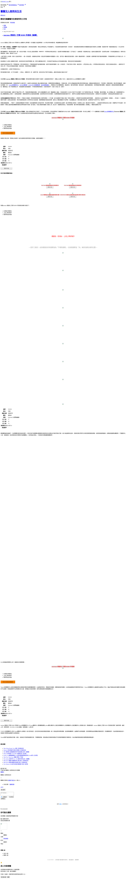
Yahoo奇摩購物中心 (14, 85)
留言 (13, 780)
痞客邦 (10, 780)
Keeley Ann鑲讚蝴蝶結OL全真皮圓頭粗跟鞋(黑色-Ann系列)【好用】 (21, 755)
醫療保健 (12, 784)
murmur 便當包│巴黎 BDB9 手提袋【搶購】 (21, 35)
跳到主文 (3, 15)
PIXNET (52, 859)
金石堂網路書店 (45, 85)
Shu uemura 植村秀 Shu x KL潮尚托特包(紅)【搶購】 (17, 759)
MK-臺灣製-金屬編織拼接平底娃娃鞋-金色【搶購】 (17, 752)
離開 (8, 877)
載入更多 (3, 789)
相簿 (5, 25)
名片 (5, 29)
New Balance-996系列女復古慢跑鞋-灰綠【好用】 (16, 764)
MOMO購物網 (23, 85)
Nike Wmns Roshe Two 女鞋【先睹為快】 (14, 748)
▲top (2, 787)
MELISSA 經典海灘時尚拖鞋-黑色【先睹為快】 (16, 762)
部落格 (5, 27)
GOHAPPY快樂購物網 (34, 85)
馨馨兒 (2, 772)
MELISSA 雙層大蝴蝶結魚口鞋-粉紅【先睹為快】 (16, 760)
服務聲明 (77, 859)
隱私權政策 (71, 859)
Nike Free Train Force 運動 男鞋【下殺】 (14, 757)
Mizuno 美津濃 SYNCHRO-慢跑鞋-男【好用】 (15, 753)
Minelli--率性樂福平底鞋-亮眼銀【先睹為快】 (15, 750)
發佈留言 (3, 798)
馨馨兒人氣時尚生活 (11, 11)
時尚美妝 (12, 22)
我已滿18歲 (3, 877)
